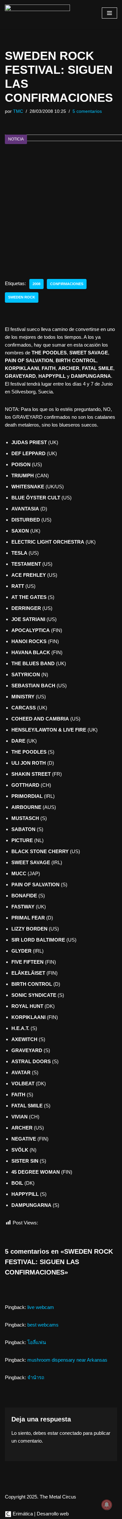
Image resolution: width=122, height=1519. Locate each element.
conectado (71, 1433)
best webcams (43, 1324)
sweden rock (21, 297)
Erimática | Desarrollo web (40, 1513)
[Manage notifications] (107, 1504)
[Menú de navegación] (109, 13)
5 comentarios (87, 111)
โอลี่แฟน (36, 1342)
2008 (36, 284)
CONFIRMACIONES (66, 284)
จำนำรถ (35, 1377)
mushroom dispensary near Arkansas (67, 1360)
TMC (18, 111)
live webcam (40, 1307)
